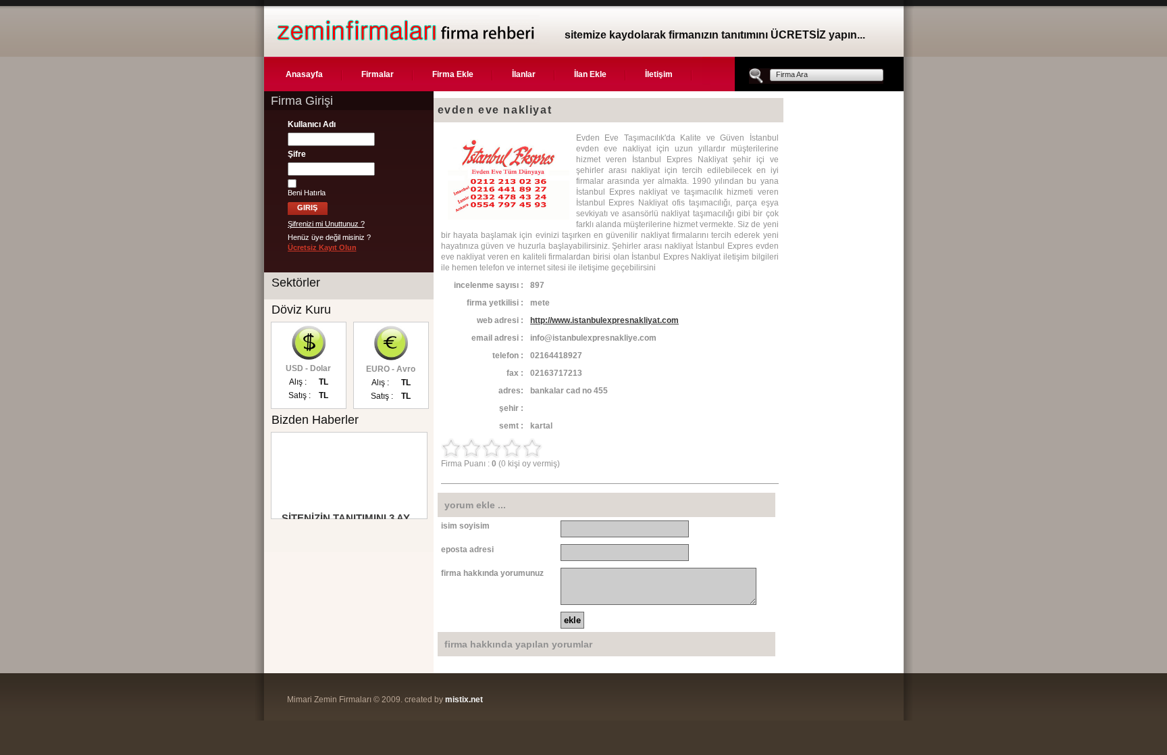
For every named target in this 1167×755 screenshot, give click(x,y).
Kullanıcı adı (312, 124)
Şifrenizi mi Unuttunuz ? (326, 224)
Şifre (297, 154)
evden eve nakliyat (495, 110)
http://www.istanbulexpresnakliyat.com (604, 320)
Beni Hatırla (307, 193)
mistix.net (464, 699)
